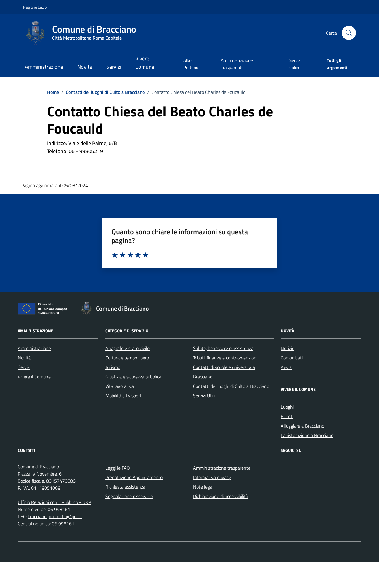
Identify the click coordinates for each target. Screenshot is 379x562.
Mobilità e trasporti (123, 395)
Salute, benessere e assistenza (223, 348)
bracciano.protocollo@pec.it (55, 516)
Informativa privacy (212, 477)
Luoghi (287, 406)
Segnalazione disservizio (129, 496)
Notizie (287, 348)
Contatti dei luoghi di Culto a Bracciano (231, 386)
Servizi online (295, 64)
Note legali (203, 486)
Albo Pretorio (190, 64)
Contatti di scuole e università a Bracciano (224, 372)
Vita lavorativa (119, 386)
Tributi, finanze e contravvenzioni (225, 357)
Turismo (112, 367)
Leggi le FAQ (117, 467)
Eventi (287, 416)
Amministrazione (44, 67)
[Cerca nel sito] (349, 33)
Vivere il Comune (144, 62)
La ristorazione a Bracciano (307, 435)
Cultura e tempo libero (127, 357)
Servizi (113, 67)
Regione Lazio (35, 7)
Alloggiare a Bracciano (302, 425)
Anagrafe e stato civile (127, 348)
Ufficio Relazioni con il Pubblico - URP (54, 502)
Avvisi (286, 367)
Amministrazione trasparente (221, 467)
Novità (84, 67)
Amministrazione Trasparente (237, 64)
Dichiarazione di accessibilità (220, 496)
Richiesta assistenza (125, 486)
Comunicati (292, 357)
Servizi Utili (204, 395)
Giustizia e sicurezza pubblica (133, 376)
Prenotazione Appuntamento (134, 477)
